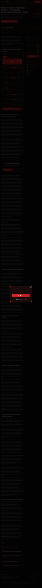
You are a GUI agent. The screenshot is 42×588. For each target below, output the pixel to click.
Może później (21, 297)
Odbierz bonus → (21, 295)
